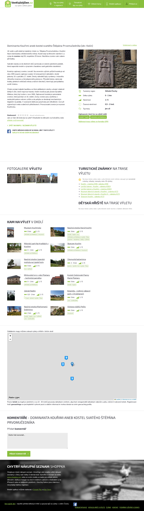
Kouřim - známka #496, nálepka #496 (94, 184)
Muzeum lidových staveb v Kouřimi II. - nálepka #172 (100, 194)
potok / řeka (85, 237)
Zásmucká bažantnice (76, 259)
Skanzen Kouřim (74, 243)
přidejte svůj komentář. (15, 120)
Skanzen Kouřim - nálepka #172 (92, 197)
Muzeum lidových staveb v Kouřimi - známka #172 (99, 191)
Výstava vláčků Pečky (76, 306)
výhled (87, 239)
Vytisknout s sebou (130, 45)
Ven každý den (9, 504)
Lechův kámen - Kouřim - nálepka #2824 (96, 186)
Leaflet (118, 399)
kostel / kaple (84, 117)
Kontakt (115, 507)
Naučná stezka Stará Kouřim (79, 228)
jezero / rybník (72, 266)
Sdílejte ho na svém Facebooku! (25, 133)
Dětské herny (96, 4)
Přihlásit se (133, 4)
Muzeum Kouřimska (32, 228)
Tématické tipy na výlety (78, 4)
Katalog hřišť (93, 507)
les (78, 234)
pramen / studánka (73, 239)
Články (108, 507)
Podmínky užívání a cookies (129, 507)
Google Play (37, 489)
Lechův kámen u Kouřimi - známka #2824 (96, 189)
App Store (47, 489)
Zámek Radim (30, 291)
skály (82, 239)
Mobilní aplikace (115, 4)
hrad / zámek (30, 298)
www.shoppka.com (14, 477)
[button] (72, 364)
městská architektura (98, 117)
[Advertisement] (72, 28)
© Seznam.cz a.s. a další (128, 399)
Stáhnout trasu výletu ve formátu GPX (93, 121)
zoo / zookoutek (72, 300)
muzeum (41, 234)
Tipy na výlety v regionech (58, 4)
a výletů (101, 507)
